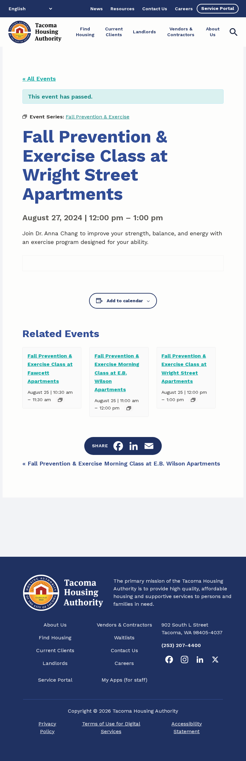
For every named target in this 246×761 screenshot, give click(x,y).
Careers (124, 663)
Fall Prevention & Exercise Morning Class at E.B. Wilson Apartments (116, 373)
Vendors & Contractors (124, 625)
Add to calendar (125, 300)
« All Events (39, 78)
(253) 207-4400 (181, 645)
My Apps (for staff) (124, 680)
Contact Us (124, 650)
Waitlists (124, 638)
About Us (55, 625)
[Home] (34, 32)
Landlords (55, 663)
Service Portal (55, 680)
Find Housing (55, 638)
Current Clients (55, 650)
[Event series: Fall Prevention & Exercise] (60, 400)
